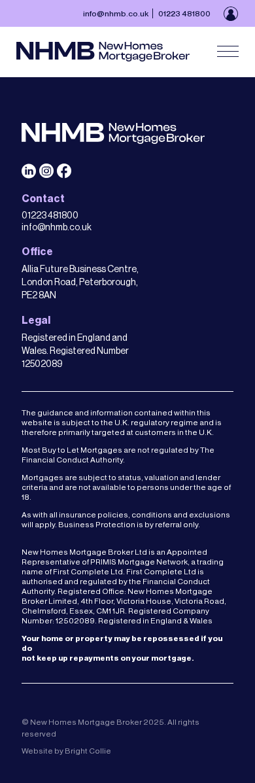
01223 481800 (184, 13)
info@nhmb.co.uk (115, 13)
